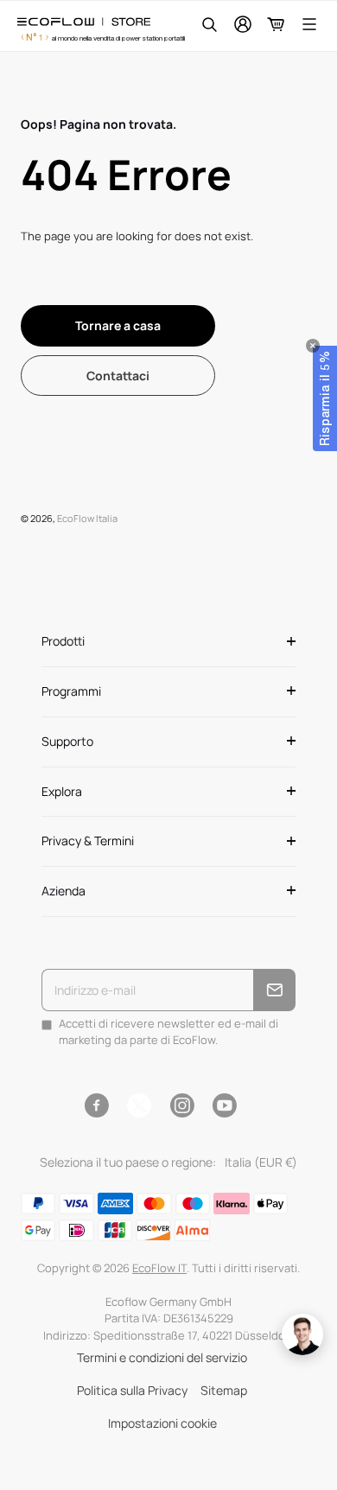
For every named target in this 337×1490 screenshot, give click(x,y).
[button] (325, 398)
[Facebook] (96, 1105)
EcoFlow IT (159, 1268)
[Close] (313, 346)
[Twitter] (139, 1105)
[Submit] (274, 990)
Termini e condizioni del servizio (162, 1357)
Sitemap (223, 1390)
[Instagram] (181, 1105)
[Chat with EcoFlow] (302, 1334)
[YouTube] (224, 1105)
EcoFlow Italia (87, 518)
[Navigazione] (309, 24)
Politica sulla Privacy (132, 1390)
